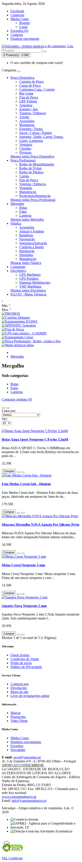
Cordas (24, 176)
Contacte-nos (19, 684)
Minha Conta (19, 738)
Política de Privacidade (26, 667)
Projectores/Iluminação (35, 196)
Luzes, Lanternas (31, 140)
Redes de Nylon (30, 168)
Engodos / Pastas (31, 129)
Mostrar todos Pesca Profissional (32, 200)
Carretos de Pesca (31, 81)
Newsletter (17, 750)
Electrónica (18, 271)
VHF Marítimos (30, 286)
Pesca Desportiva (22, 77)
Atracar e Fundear (31, 231)
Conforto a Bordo (31, 247)
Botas (23, 207)
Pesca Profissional (22, 160)
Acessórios (26, 121)
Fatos (23, 211)
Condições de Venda (24, 659)
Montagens (27, 125)
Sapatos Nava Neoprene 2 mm (24, 606)
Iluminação (27, 251)
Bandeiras (26, 235)
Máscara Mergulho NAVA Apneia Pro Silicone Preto (40, 524)
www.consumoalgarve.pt (19, 797)
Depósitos (26, 255)
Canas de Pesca (30, 85)
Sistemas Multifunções (34, 282)
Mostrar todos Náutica (25, 263)
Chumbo (25, 148)
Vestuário (25, 144)
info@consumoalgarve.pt (29, 800)
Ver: (4, 419)
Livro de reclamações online (29, 696)
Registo (24, 23)
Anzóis (24, 117)
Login (23, 27)
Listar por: (9, 411)
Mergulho (17, 204)
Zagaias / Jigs (28, 109)
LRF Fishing (28, 101)
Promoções (18, 717)
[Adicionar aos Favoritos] (18, 472)
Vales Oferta (19, 721)
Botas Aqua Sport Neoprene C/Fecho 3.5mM (35, 439)
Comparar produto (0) (17, 399)
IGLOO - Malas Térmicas (28, 294)
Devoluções (18, 688)
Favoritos (16, 746)
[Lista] (3, 408)
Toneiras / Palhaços (32, 113)
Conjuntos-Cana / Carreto (37, 89)
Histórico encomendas (25, 742)
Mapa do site (19, 692)
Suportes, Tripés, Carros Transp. (41, 137)
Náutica (15, 223)
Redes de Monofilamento (36, 164)
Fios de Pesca (28, 97)
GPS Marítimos (30, 274)
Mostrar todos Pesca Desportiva (32, 156)
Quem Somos (19, 655)
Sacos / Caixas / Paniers (35, 133)
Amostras (25, 105)
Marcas (15, 713)
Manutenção (27, 192)
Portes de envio (21, 663)
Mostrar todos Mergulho (27, 219)
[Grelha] (8, 408)
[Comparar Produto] (23, 472)
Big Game (26, 93)
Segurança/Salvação (33, 243)
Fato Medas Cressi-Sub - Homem (26, 484)
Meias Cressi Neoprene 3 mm (23, 565)
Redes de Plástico (31, 172)
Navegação (27, 239)
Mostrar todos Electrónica (28, 290)
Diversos (25, 152)
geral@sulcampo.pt (27, 757)
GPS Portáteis (28, 278)
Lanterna (25, 215)
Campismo (17, 267)
